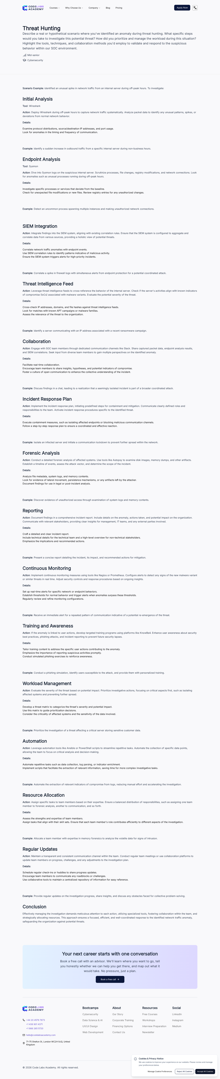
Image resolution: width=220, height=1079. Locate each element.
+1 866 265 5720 (34, 1028)
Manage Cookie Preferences (160, 1071)
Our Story (117, 1014)
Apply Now (182, 7)
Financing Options (122, 1026)
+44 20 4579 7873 (35, 1020)
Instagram (177, 1020)
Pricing (119, 7)
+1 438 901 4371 (34, 1024)
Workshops (148, 1020)
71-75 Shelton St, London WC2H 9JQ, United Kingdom (48, 1043)
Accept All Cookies (205, 1071)
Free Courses (149, 1014)
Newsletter (148, 1032)
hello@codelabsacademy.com (41, 1035)
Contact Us (118, 1032)
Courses (53, 7)
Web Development (92, 1032)
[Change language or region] (195, 8)
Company (93, 7)
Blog (108, 7)
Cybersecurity (90, 1014)
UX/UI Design (90, 1026)
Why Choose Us (73, 7)
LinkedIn (177, 1014)
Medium (176, 1026)
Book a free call (108, 979)
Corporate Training (123, 1020)
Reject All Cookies (184, 1071)
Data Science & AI (92, 1020)
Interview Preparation (154, 1026)
